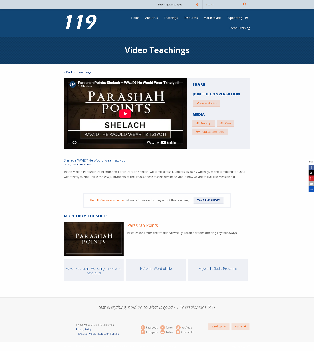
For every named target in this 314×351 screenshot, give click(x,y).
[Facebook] (311, 167)
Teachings (171, 18)
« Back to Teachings (77, 72)
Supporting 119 (237, 18)
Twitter (169, 327)
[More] (311, 189)
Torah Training (239, 28)
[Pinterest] (311, 178)
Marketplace (212, 18)
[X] (311, 173)
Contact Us (187, 332)
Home (135, 18)
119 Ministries (84, 164)
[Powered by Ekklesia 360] (248, 346)
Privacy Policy (83, 329)
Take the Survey (208, 200)
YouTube (186, 327)
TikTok (169, 332)
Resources (191, 18)
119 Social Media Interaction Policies (97, 333)
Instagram (152, 332)
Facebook (151, 327)
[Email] (311, 183)
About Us (151, 18)
